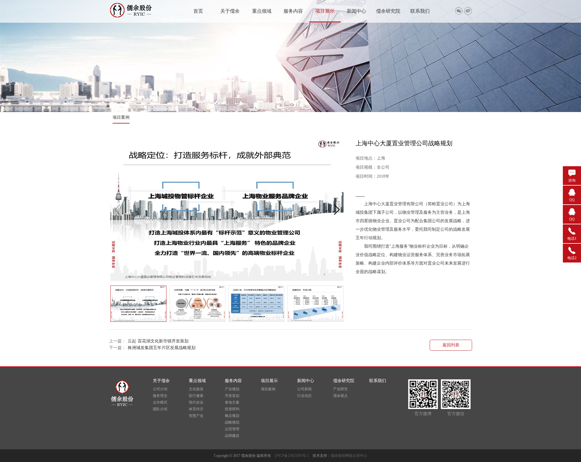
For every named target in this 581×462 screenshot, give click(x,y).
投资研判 (232, 409)
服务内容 (293, 11)
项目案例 (121, 117)
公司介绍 (160, 389)
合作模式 (160, 402)
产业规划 (232, 389)
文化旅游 (196, 389)
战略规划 (232, 422)
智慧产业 (196, 416)
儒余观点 (340, 396)
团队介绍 (160, 409)
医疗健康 (196, 396)
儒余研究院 (388, 11)
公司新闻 (304, 389)
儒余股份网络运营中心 (349, 456)
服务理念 (160, 396)
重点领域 (261, 11)
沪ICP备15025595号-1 (294, 456)
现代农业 (196, 402)
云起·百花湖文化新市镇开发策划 (158, 341)
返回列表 (450, 345)
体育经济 (196, 409)
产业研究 (340, 389)
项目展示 (325, 11)
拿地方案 (232, 402)
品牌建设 (232, 436)
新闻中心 (356, 11)
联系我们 (420, 11)
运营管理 (232, 429)
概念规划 (232, 416)
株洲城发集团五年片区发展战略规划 (161, 347)
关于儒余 (230, 11)
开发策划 (232, 396)
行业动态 (304, 396)
